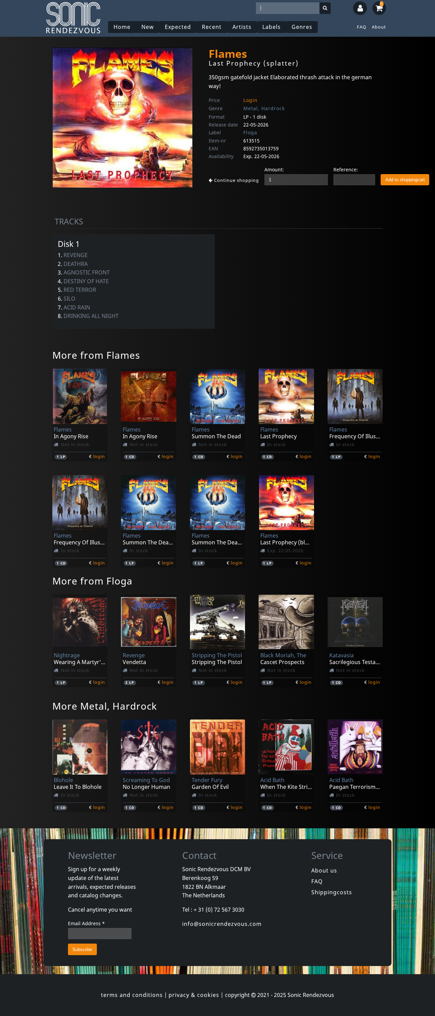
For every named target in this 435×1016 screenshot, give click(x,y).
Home (122, 27)
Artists (241, 27)
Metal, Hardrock (264, 108)
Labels (271, 27)
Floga (250, 132)
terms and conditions (132, 995)
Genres (302, 27)
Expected (178, 27)
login (99, 456)
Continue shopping (236, 180)
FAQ (361, 27)
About (379, 27)
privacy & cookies (194, 995)
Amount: (274, 169)
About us (324, 870)
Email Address (86, 923)
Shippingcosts (331, 892)
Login (250, 100)
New (147, 27)
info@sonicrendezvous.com (222, 924)
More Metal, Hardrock (104, 705)
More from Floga (92, 580)
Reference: (345, 169)
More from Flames (96, 355)
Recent (212, 27)
